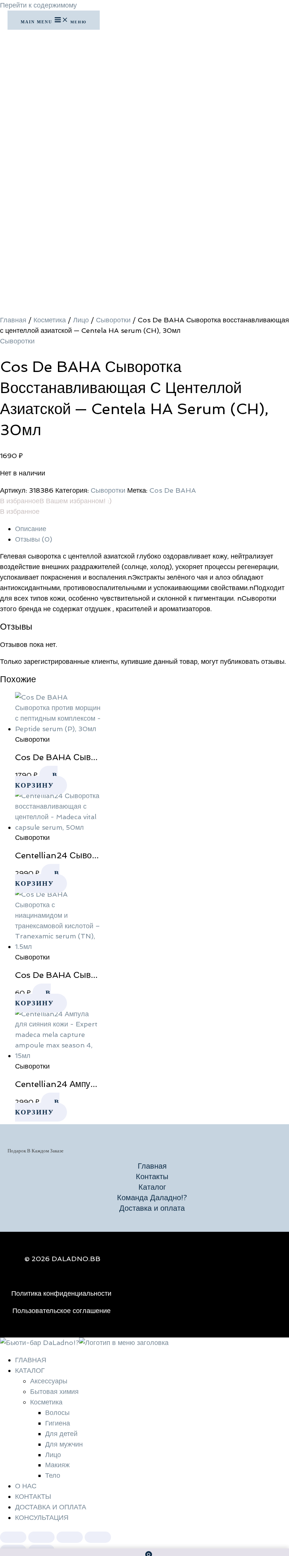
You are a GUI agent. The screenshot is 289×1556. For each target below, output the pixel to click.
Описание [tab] (30, 529)
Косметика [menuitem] (46, 1402)
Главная (13, 320)
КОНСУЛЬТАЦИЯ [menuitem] (41, 1517)
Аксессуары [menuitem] (48, 1381)
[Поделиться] (69, 1537)
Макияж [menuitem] (57, 1465)
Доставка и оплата (152, 1208)
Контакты (152, 1176)
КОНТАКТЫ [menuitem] (33, 1496)
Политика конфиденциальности (61, 1293)
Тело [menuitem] (52, 1475)
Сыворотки (113, 320)
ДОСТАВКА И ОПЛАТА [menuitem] (50, 1507)
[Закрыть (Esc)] (98, 1537)
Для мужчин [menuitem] (64, 1444)
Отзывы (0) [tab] (33, 539)
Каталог (152, 1187)
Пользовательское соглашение (61, 1311)
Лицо (81, 320)
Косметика (49, 320)
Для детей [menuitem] (61, 1434)
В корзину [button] (36, 780)
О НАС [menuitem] (26, 1486)
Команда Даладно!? (152, 1197)
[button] (56, 501)
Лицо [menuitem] (53, 1455)
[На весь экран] (41, 1537)
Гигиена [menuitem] (57, 1423)
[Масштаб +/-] (13, 1537)
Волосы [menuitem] (57, 1412)
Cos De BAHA (172, 490)
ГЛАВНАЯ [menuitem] (30, 1360)
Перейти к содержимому (38, 5)
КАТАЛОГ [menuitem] (30, 1370)
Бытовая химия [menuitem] (54, 1391)
